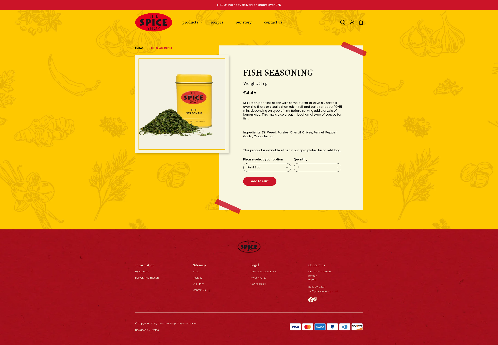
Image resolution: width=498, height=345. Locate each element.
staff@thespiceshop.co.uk (323, 291)
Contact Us (199, 290)
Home (139, 48)
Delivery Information (147, 277)
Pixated (155, 330)
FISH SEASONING (161, 48)
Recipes (197, 277)
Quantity (300, 159)
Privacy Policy (258, 277)
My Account (142, 271)
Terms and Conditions (264, 271)
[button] (342, 22)
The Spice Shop (166, 323)
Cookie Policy (258, 284)
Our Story (198, 284)
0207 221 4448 (316, 287)
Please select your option (263, 159)
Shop (196, 271)
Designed (140, 330)
